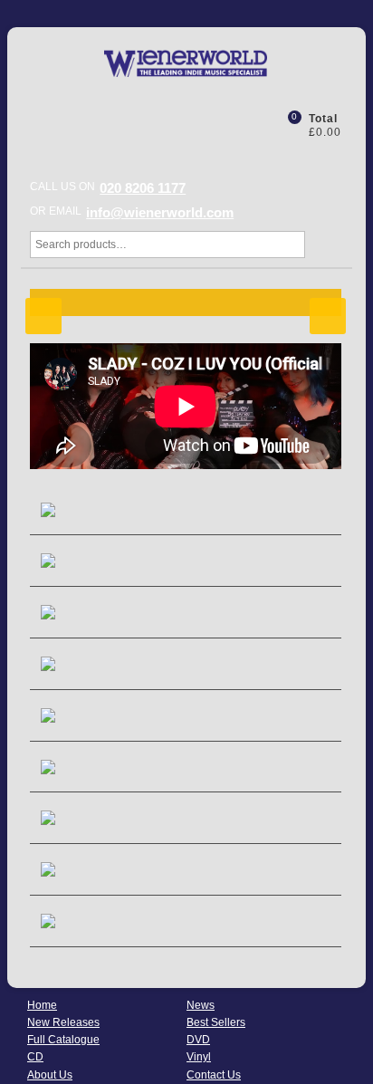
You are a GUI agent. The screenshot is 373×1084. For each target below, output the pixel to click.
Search (323, 244)
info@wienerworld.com (160, 212)
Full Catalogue (63, 1039)
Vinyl (198, 1056)
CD (35, 1056)
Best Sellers (215, 1022)
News (200, 1005)
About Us (49, 1075)
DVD (198, 1039)
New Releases (63, 1022)
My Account (248, 124)
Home (42, 1005)
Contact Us (213, 1075)
